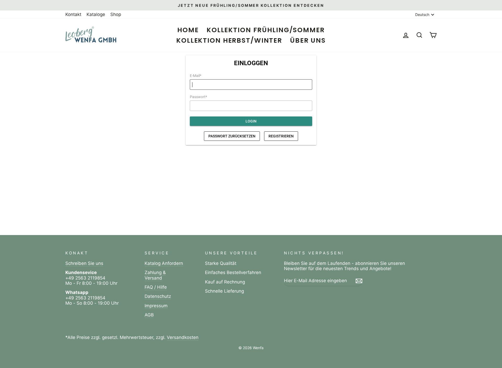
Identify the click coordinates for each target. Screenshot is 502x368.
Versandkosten (182, 337)
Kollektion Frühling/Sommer (266, 30)
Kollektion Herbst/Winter (229, 40)
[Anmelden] (359, 280)
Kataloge (96, 14)
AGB (149, 314)
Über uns (308, 40)
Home (188, 30)
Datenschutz (158, 296)
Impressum (156, 305)
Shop (115, 14)
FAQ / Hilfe (156, 287)
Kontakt (73, 14)
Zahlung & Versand (155, 275)
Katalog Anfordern (164, 263)
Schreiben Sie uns (84, 263)
